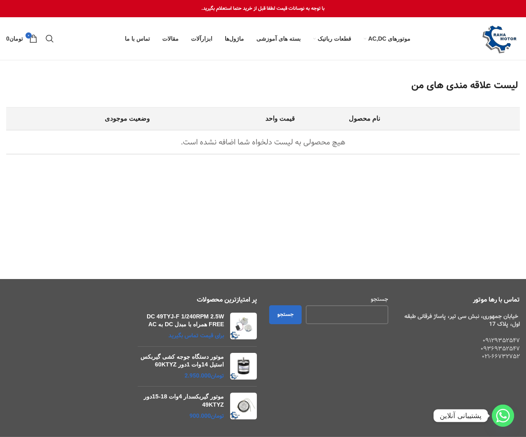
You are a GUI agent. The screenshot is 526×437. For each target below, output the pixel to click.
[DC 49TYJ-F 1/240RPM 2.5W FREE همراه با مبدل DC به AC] (243, 326)
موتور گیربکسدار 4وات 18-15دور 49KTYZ (184, 400)
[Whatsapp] (503, 416)
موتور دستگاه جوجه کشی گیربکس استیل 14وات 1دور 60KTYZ (182, 360)
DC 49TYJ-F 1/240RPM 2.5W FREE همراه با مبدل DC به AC (185, 320)
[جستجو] (50, 38)
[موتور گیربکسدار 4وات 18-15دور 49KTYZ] (243, 406)
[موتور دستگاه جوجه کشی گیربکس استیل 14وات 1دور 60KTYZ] (243, 366)
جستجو (379, 299)
